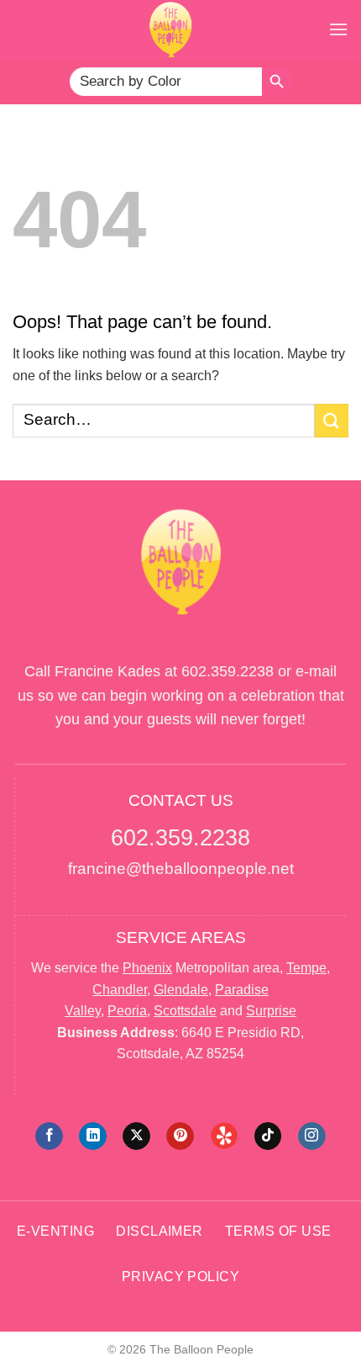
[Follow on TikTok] (268, 1136)
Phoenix (147, 968)
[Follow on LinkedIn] (93, 1136)
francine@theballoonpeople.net (181, 868)
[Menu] (338, 29)
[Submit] (331, 420)
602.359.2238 (227, 671)
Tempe (306, 968)
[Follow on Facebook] (49, 1136)
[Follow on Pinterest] (180, 1136)
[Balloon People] (170, 29)
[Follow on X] (136, 1136)
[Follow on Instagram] (312, 1136)
